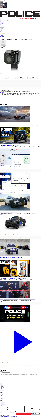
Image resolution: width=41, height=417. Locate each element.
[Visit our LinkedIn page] (1, 369)
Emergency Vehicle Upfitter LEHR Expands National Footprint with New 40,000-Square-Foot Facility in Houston (17, 299)
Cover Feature (2, 0)
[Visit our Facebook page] (0, 369)
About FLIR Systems (2, 92)
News (4, 0)
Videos (7, 0)
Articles (5, 0)
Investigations (1, 23)
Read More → (1, 193)
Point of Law (1, 25)
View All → (1, 366)
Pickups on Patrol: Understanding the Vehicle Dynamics (8, 145)
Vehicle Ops (1, 31)
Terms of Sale (7, 416)
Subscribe (2, 405)
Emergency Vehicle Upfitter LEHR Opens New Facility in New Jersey (11, 257)
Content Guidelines (3, 404)
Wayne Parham (3, 362)
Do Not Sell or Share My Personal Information (12, 416)
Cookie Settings (3, 402)
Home (0, 36)
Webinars (9, 0)
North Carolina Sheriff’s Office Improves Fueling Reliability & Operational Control (13, 278)
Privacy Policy (1, 416)
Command (1, 21)
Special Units (1, 28)
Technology (1, 29)
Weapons (1, 32)
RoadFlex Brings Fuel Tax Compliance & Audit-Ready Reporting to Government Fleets (13, 166)
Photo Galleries (2, 398)
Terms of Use (4, 416)
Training (1, 30)
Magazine (2, 395)
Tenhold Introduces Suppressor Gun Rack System (8, 212)
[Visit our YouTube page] (2, 369)
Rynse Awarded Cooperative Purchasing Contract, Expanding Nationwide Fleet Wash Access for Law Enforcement (18, 190)
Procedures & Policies (2, 26)
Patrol (0, 24)
